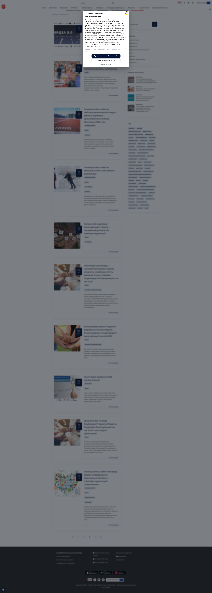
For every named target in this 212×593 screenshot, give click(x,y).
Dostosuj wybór (106, 64)
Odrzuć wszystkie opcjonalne (106, 60)
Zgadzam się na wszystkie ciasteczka (106, 56)
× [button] (126, 13)
